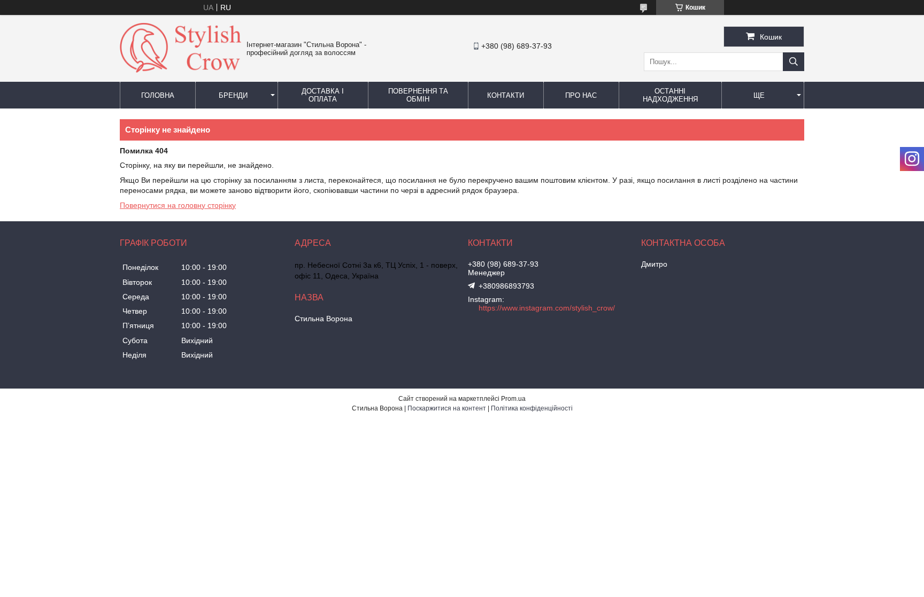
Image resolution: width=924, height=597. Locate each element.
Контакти (505, 95)
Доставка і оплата (323, 95)
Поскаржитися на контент (446, 408)
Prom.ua (513, 398)
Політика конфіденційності (532, 408)
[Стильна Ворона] (180, 70)
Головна (157, 95)
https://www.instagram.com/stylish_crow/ (547, 308)
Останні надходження (670, 95)
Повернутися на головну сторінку (178, 205)
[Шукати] (793, 61)
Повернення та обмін (418, 95)
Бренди (233, 95)
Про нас (581, 95)
